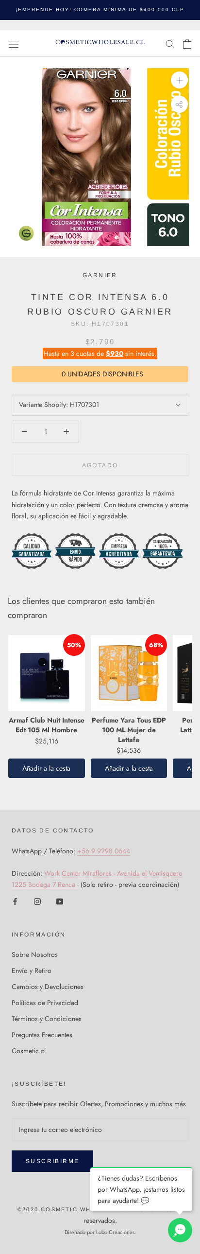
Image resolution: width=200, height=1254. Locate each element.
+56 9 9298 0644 (103, 851)
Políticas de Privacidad (45, 1002)
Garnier (100, 275)
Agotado (100, 465)
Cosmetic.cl (29, 1051)
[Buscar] (170, 43)
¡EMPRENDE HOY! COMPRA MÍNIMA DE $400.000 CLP (100, 9)
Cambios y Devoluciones (47, 986)
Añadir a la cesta (46, 768)
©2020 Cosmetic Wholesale (69, 1209)
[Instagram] (37, 901)
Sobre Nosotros (35, 954)
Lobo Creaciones (115, 1232)
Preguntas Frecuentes (42, 1035)
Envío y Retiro (31, 970)
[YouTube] (59, 901)
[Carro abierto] (187, 44)
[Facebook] (15, 901)
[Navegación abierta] (13, 44)
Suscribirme (52, 1161)
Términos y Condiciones (47, 1019)
